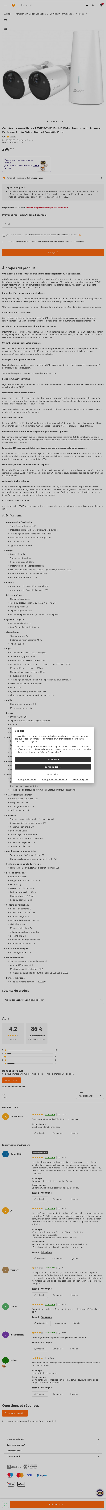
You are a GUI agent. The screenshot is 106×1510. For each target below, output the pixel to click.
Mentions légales (80, 779)
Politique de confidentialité (54, 779)
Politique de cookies (27, 779)
